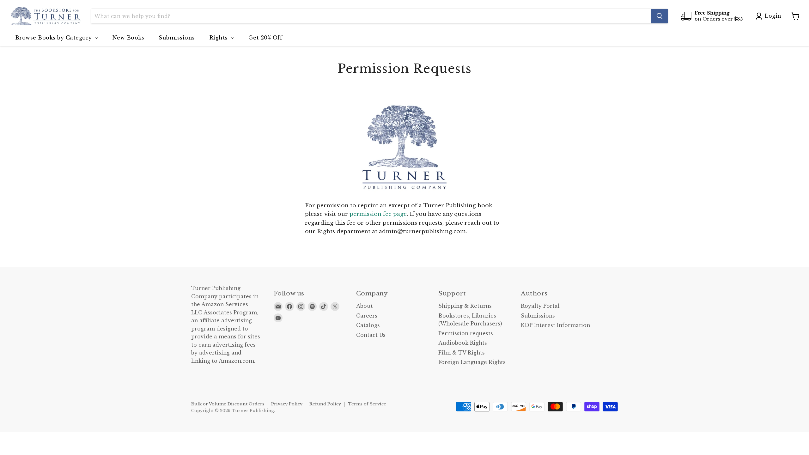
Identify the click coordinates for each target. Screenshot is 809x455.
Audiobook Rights (462, 343)
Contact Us (371, 335)
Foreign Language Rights (472, 362)
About (364, 306)
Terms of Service (367, 404)
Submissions (538, 316)
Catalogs (368, 325)
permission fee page (378, 214)
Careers (366, 316)
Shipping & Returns (465, 306)
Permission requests (465, 334)
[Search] (659, 16)
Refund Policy (325, 404)
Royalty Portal (540, 306)
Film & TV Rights (461, 353)
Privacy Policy (286, 404)
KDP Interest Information (555, 325)
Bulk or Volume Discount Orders (227, 404)
